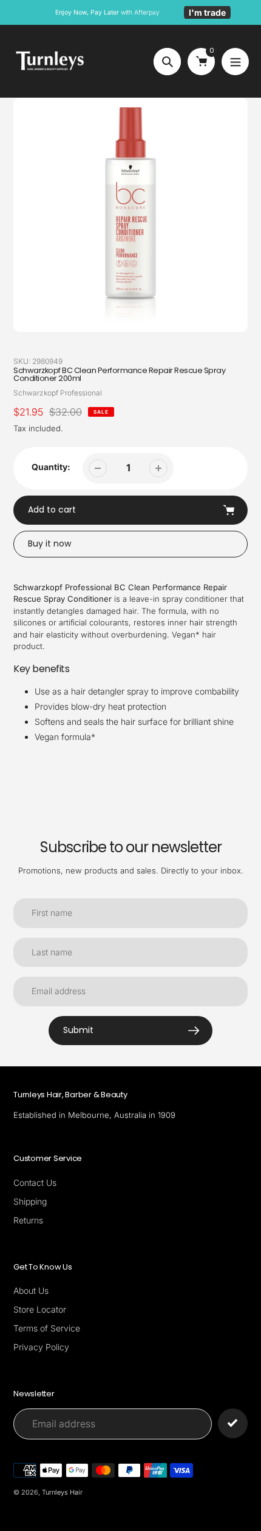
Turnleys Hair (62, 1492)
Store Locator (39, 1309)
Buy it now (49, 543)
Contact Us (34, 1182)
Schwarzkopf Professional (57, 392)
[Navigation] (235, 61)
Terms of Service (46, 1328)
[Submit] (233, 1423)
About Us (31, 1290)
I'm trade (207, 12)
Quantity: (51, 467)
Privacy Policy (41, 1347)
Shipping (30, 1201)
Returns (28, 1220)
